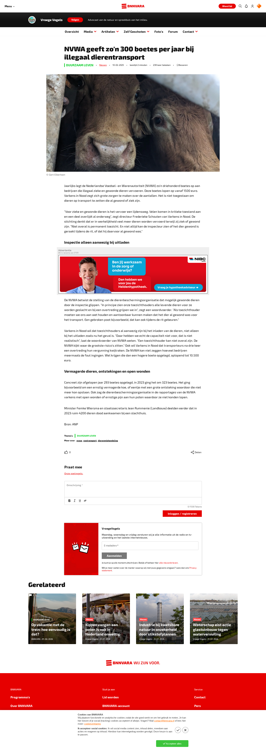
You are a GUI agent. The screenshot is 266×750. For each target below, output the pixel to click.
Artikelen (108, 31)
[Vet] (69, 501)
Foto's (158, 31)
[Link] (85, 501)
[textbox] (133, 489)
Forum (173, 31)
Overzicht (72, 31)
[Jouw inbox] (246, 6)
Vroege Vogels (51, 20)
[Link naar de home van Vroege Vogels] (32, 20)
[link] (79, 440)
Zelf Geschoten (135, 31)
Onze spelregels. (73, 473)
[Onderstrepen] (79, 501)
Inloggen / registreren (182, 513)
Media (88, 31)
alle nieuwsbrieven (168, 562)
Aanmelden (114, 555)
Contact (188, 31)
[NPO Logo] (259, 6)
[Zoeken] (240, 6)
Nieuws (103, 65)
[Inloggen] (252, 6)
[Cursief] (74, 501)
